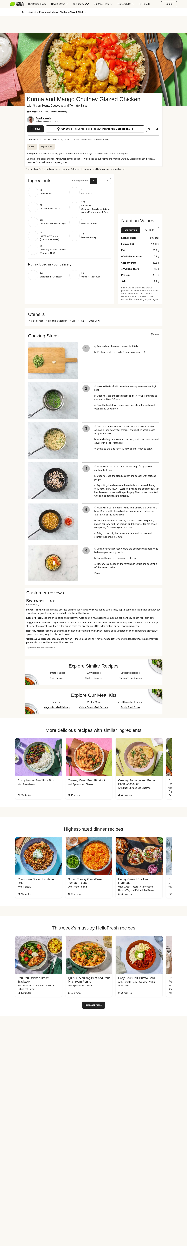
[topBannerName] (93, 24)
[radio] (28, 112)
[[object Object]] (149, 129)
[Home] (22, 12)
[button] (69, 180)
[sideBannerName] (140, 192)
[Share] (157, 129)
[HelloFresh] (17, 4)
